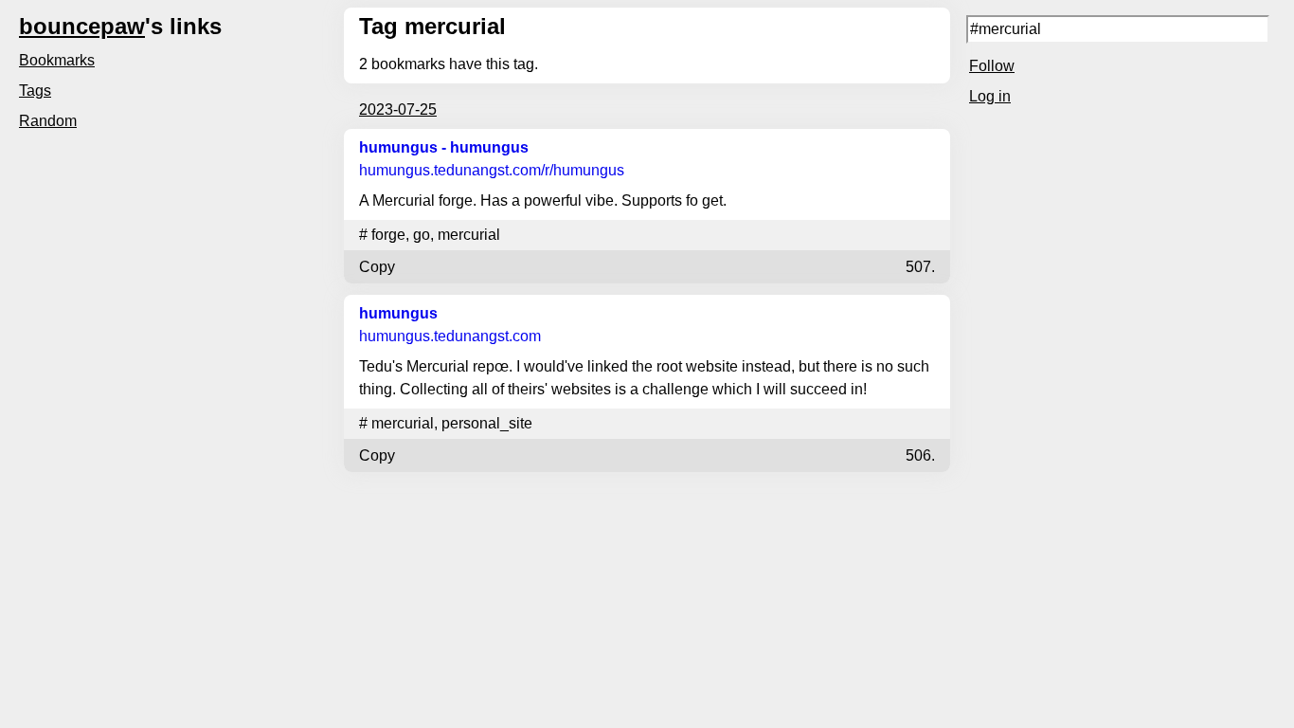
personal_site (486, 423)
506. (920, 455)
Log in (990, 96)
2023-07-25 (398, 109)
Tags (35, 90)
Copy (377, 267)
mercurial (469, 235)
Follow (992, 66)
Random (48, 121)
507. (920, 267)
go (421, 235)
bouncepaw (82, 26)
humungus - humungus (444, 147)
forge (388, 235)
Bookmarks (57, 60)
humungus (398, 313)
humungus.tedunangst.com (491, 170)
